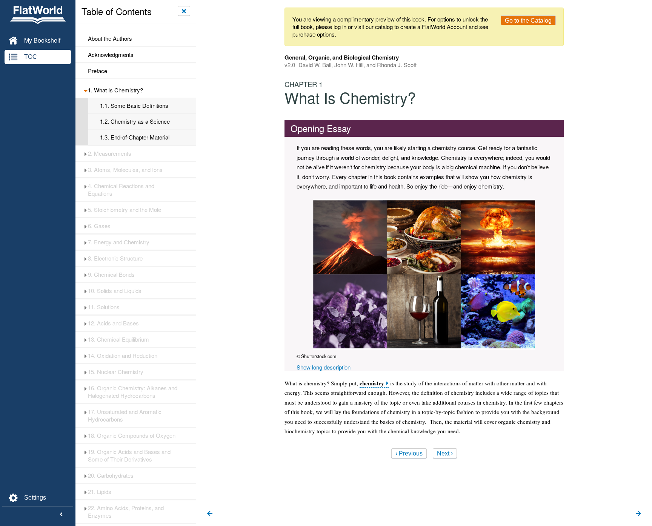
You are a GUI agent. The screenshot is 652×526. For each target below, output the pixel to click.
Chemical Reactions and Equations (121, 189)
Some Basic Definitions (134, 105)
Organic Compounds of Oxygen (131, 435)
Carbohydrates (111, 475)
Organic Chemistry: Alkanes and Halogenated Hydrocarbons (132, 391)
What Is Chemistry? (115, 90)
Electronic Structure (115, 258)
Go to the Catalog (528, 20)
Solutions (104, 307)
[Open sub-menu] (85, 90)
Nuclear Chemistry (115, 372)
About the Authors (110, 38)
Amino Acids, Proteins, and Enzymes (126, 511)
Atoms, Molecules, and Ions (125, 169)
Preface (97, 71)
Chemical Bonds (111, 274)
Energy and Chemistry (118, 242)
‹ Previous (409, 453)
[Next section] (638, 513)
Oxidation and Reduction (122, 355)
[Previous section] (209, 513)
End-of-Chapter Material (134, 137)
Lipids (99, 491)
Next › (445, 453)
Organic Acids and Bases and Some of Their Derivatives (129, 455)
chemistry (372, 383)
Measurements (109, 153)
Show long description (324, 367)
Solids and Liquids (114, 290)
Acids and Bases (113, 323)
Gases (99, 226)
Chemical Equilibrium (118, 339)
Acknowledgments (111, 54)
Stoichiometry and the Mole (124, 209)
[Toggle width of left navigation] (61, 515)
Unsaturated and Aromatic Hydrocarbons (124, 415)
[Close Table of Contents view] (184, 11)
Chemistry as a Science (135, 121)
